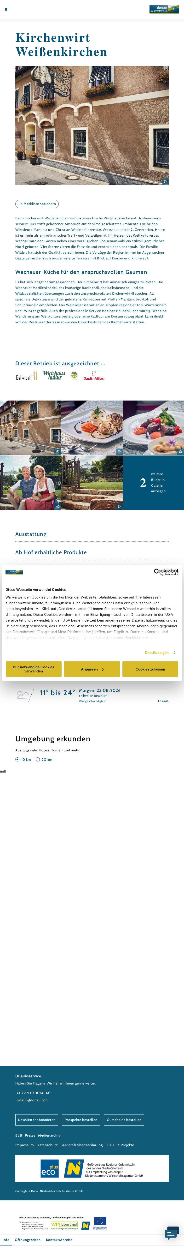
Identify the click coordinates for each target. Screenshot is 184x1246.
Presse (30, 1135)
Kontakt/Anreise (59, 1240)
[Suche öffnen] (28, 9)
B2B (18, 1135)
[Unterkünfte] (15, 9)
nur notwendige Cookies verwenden (33, 669)
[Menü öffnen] (6, 9)
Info (6, 1240)
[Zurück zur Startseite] (164, 9)
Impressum (24, 1145)
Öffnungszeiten (27, 1240)
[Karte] (19, 9)
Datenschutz (47, 1145)
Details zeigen (157, 653)
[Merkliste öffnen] (24, 9)
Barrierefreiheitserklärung (82, 1145)
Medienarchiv (49, 1135)
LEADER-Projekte (119, 1145)
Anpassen (89, 669)
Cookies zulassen (150, 669)
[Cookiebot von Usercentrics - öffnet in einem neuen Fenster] (157, 572)
